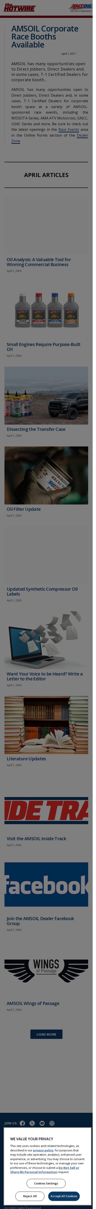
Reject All (30, 1196)
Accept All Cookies (64, 1196)
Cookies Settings (46, 1183)
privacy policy (43, 1150)
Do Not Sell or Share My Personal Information (44, 1170)
